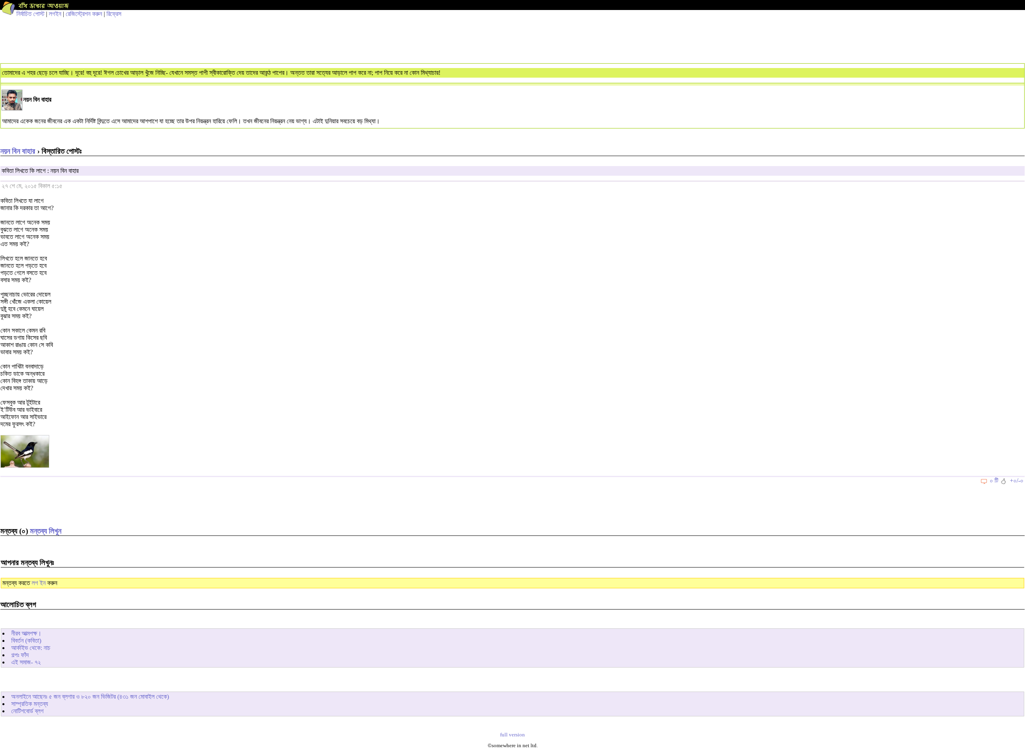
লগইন (55, 13)
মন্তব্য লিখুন (45, 531)
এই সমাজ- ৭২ (26, 662)
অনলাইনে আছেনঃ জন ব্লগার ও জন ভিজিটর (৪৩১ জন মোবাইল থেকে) (90, 696)
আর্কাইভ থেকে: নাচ (30, 647)
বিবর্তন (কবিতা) (26, 640)
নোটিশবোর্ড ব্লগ (27, 711)
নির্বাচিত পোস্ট (30, 13)
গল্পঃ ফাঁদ (20, 655)
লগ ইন (39, 583)
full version (512, 735)
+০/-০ (1016, 480)
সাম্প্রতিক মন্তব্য (29, 703)
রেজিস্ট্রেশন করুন (84, 13)
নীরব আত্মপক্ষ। (26, 633)
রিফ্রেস (114, 13)
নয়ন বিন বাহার (17, 151)
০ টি (994, 480)
